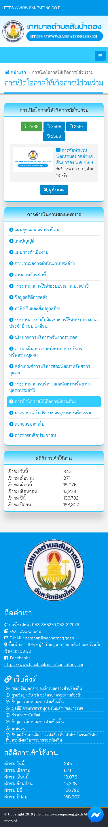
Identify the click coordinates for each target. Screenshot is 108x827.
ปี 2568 (54, 126)
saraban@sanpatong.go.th (49, 637)
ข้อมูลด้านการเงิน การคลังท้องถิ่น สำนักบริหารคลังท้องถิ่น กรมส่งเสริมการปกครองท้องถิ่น (52, 737)
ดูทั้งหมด (56, 189)
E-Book (18, 728)
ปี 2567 (77, 126)
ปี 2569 (31, 126)
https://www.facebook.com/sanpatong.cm (43, 664)
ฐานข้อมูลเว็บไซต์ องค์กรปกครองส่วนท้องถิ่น (47, 694)
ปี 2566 (54, 136)
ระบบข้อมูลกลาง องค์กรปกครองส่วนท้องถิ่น (47, 688)
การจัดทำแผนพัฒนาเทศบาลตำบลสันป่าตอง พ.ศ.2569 (74, 156)
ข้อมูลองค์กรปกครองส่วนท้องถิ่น (38, 701)
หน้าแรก (18, 72)
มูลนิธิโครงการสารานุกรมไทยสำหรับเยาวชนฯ (47, 708)
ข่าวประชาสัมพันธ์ (26, 714)
